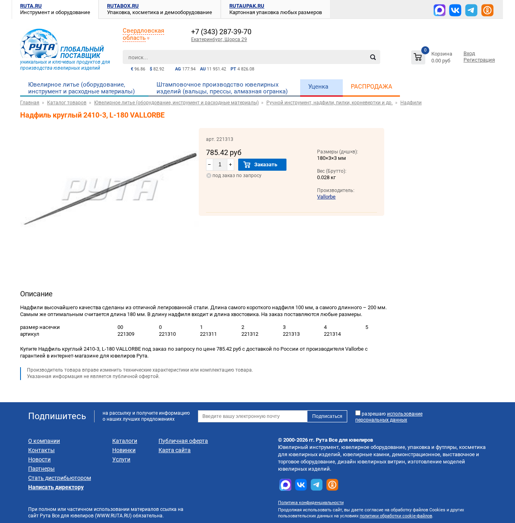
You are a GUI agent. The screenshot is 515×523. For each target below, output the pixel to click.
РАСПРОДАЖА (371, 86)
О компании (44, 441)
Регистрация (479, 60)
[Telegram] (471, 10)
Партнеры (41, 468)
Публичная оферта (183, 441)
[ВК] (455, 10)
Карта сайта (175, 450)
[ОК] (487, 10)
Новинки (124, 450)
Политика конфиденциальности (311, 502)
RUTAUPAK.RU (246, 6)
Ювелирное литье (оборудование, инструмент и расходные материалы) (81, 88)
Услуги (121, 459)
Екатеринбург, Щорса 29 (219, 39)
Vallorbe (326, 197)
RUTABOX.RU (123, 6)
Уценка (318, 86)
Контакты (41, 450)
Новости (39, 459)
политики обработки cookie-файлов (396, 516)
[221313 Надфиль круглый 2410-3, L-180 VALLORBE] (109, 249)
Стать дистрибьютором (59, 478)
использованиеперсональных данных (388, 417)
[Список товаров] (432, 58)
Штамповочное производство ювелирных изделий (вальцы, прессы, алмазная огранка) (222, 88)
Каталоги (124, 441)
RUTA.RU (31, 6)
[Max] (439, 10)
